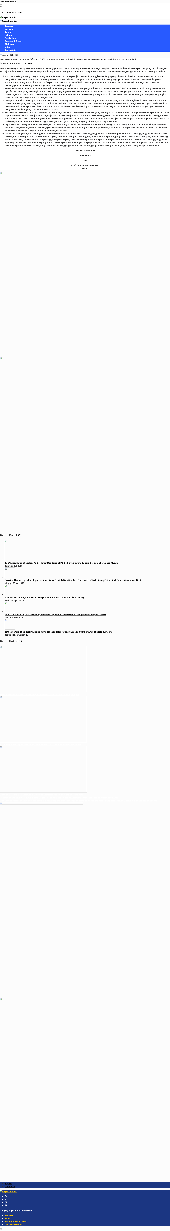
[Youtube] (6, 1205)
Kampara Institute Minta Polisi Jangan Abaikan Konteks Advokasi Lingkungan (39, 694)
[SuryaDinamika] (8, 17)
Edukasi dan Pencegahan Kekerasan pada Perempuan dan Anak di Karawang (44, 597)
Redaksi (9, 1215)
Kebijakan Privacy (14, 1224)
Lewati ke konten (8, 1)
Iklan (7, 1218)
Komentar (10, 1186)
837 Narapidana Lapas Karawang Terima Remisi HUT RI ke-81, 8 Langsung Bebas (40, 744)
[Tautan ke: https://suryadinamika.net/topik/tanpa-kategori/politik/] (19, 535)
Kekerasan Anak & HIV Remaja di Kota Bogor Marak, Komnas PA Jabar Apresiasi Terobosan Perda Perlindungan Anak (59, 797)
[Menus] (1, 4)
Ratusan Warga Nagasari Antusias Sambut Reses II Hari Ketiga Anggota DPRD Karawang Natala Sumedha (59, 632)
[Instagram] (6, 1202)
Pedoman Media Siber (16, 1221)
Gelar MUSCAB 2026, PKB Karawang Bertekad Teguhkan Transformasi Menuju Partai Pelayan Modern (55, 614)
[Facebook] (6, 1196)
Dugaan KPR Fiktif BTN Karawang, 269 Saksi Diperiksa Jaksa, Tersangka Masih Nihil (41, 794)
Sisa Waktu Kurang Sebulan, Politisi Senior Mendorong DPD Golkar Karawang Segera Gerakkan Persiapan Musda (61, 563)
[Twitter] (6, 1199)
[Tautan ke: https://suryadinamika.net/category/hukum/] (20, 641)
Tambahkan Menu (14, 12)
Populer (8, 1183)
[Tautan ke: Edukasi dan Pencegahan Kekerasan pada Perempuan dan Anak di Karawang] (10, 594)
